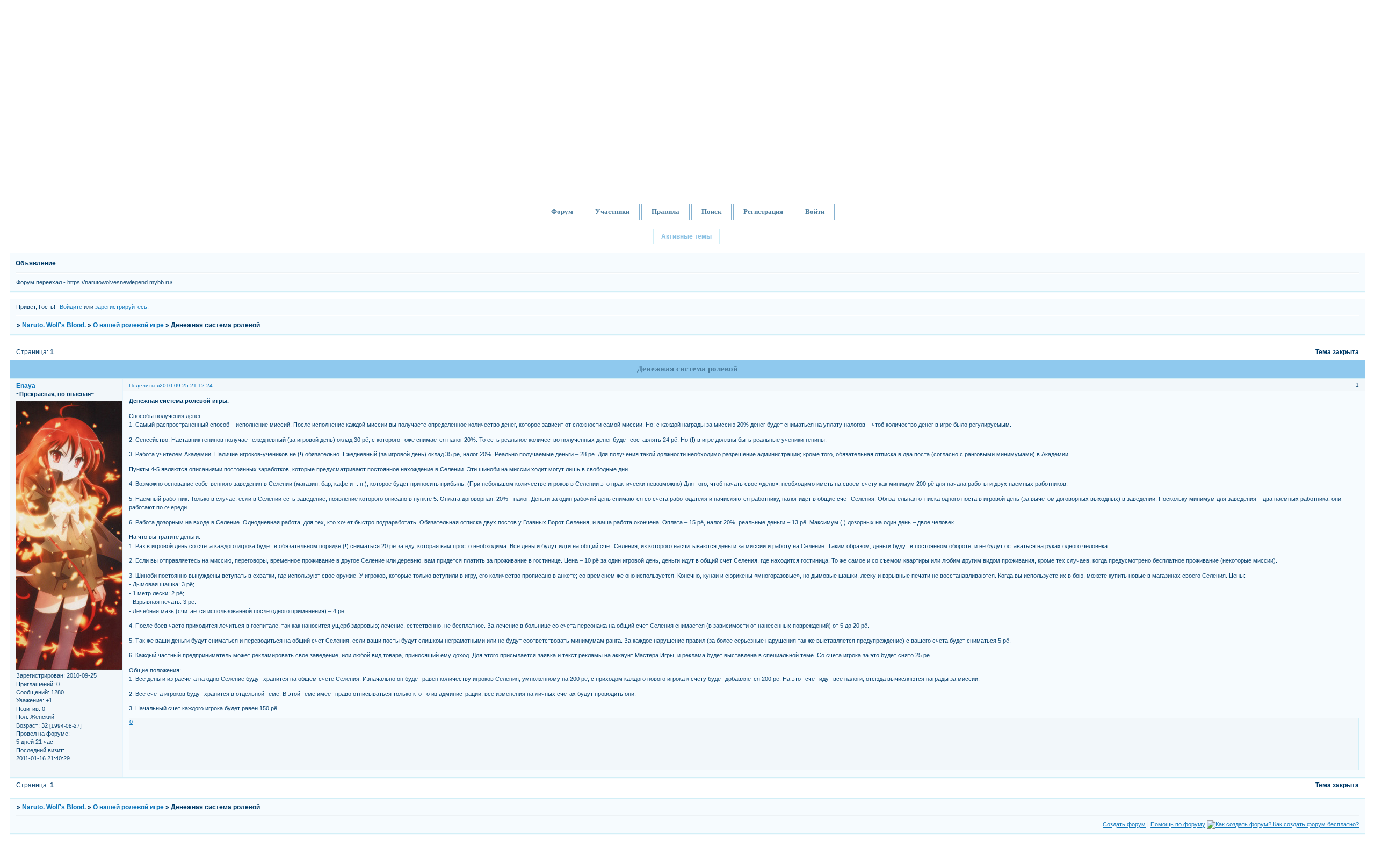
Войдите (71, 307)
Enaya (25, 386)
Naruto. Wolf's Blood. (54, 325)
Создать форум (1124, 824)
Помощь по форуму (1177, 824)
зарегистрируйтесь (121, 307)
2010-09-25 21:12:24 (186, 386)
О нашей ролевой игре (128, 325)
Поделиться (144, 386)
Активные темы (686, 236)
